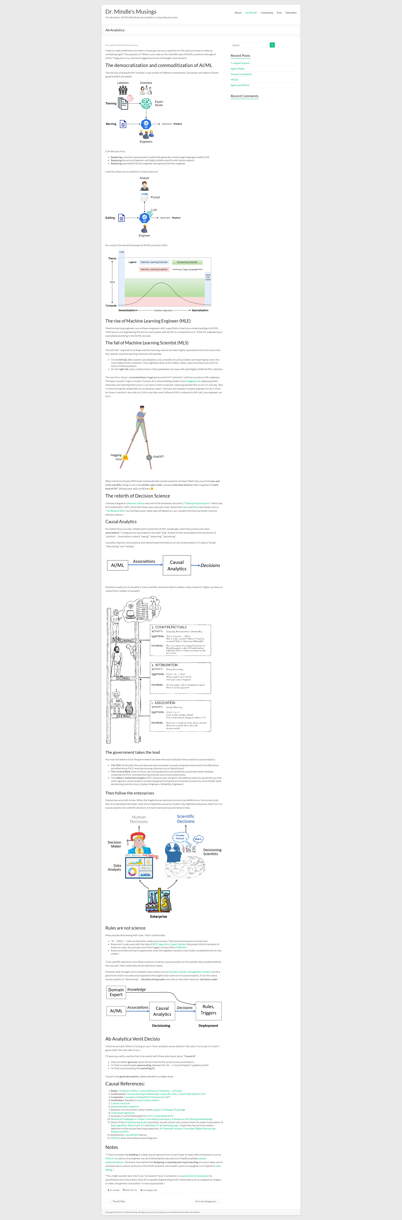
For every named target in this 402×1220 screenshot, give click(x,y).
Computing (267, 12)
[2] (120, 532)
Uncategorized (150, 1190)
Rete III (132, 1125)
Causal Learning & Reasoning (142, 1093)
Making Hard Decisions (197, 503)
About (238, 12)
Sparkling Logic (170, 1125)
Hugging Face (193, 380)
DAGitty (115, 1137)
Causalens (130, 1096)
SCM (150, 1115)
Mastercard (157, 1096)
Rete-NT (154, 1125)
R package (167, 1109)
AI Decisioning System (136, 1122)
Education (291, 12)
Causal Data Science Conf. (192, 1093)
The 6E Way (117, 1201)
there (196, 506)
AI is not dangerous (207, 1201)
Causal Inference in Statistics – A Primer (160, 1090)
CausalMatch (132, 1134)
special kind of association (195, 1175)
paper (157, 1109)
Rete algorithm (119, 1125)
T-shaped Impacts (240, 62)
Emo (279, 12)
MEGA (234, 79)
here (185, 506)
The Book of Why (115, 510)
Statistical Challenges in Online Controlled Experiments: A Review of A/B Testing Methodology (162, 1118)
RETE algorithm (160, 944)
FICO (142, 1125)
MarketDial (143, 1096)
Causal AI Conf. (168, 1093)
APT (168, 1096)
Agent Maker (238, 68)
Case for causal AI (120, 1103)
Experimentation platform (125, 1106)
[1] (119, 350)
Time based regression (123, 1112)
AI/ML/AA (251, 12)
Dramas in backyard (241, 73)
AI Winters (181, 947)
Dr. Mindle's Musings (131, 11)
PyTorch (110, 1158)
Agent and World (240, 85)
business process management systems (190, 971)
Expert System (178, 944)
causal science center (147, 1100)
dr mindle (114, 1190)
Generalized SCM (163, 1115)
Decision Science (136, 503)
